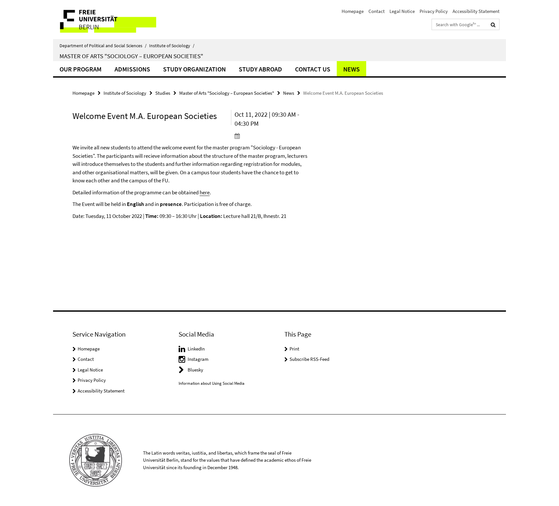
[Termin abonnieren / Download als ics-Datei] (272, 135)
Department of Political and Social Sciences (103, 45)
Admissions (132, 69)
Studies (162, 93)
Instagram (198, 359)
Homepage (353, 11)
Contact (376, 11)
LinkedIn (196, 349)
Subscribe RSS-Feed (309, 359)
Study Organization (194, 69)
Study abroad (260, 69)
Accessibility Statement (476, 11)
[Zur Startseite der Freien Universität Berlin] (107, 19)
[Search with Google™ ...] (493, 24)
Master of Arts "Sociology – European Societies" (131, 56)
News (351, 69)
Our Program (81, 69)
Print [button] (294, 349)
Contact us (312, 69)
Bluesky (195, 370)
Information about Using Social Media (212, 383)
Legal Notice (402, 11)
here (205, 192)
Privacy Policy (434, 11)
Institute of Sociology (171, 45)
